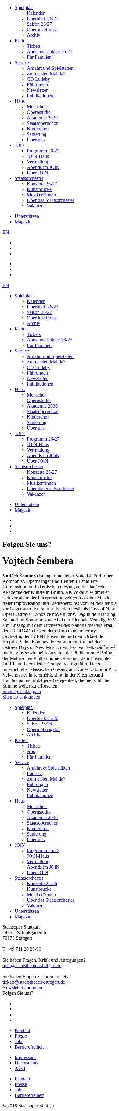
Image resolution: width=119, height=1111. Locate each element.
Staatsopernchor (42, 123)
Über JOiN (37, 172)
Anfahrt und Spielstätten (50, 68)
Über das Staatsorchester (50, 200)
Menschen (37, 106)
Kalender (36, 13)
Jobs (19, 1041)
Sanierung (36, 134)
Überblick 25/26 (42, 718)
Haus (20, 101)
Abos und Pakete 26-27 (49, 51)
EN (5, 232)
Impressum (25, 1057)
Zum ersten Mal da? (46, 73)
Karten (21, 40)
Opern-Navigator (43, 729)
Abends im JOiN (43, 167)
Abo (31, 751)
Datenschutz (26, 1062)
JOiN (20, 145)
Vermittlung (38, 161)
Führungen (37, 84)
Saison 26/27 (39, 24)
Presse (21, 1035)
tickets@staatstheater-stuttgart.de (33, 982)
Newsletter (37, 90)
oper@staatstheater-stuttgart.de (31, 965)
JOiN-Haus (38, 156)
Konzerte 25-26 (42, 883)
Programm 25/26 (43, 850)
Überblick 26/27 (42, 18)
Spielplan (24, 7)
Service (22, 62)
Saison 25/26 (39, 723)
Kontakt (22, 1030)
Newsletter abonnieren (24, 987)
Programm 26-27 (43, 150)
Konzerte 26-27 (42, 183)
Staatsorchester (29, 178)
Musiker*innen (41, 194)
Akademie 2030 (42, 117)
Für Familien (39, 57)
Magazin (23, 221)
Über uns (36, 139)
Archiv (33, 35)
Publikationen (40, 95)
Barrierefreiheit (29, 1046)
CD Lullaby (38, 79)
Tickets (34, 46)
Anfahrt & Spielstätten (48, 767)
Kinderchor (38, 128)
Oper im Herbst (42, 29)
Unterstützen (27, 216)
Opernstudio (39, 112)
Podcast (34, 773)
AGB (20, 1068)
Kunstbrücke (39, 189)
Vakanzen (36, 205)
